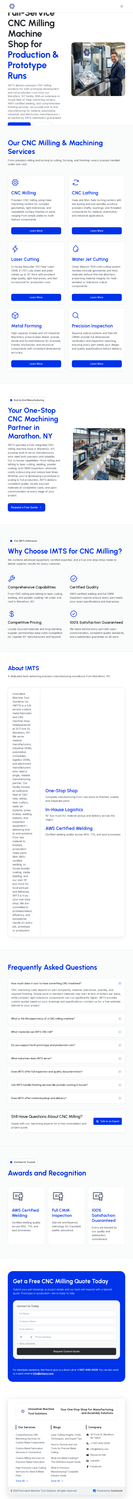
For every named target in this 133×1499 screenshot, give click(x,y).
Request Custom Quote (66, 1351)
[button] (22, 1481)
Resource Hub (98, 1454)
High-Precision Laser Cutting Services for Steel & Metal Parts (31, 1471)
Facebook (96, 1466)
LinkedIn (95, 1460)
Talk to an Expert (109, 1121)
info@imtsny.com (43, 1373)
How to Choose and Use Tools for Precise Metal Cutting (64, 1448)
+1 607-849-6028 (87, 1369)
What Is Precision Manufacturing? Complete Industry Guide (64, 1471)
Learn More (36, 230)
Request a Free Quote (24, 507)
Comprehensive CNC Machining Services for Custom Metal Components (30, 1438)
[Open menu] (121, 6)
